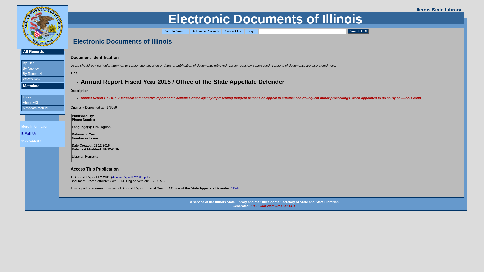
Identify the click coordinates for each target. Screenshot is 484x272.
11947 (235, 188)
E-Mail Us (28, 134)
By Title (28, 63)
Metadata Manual (35, 108)
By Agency (31, 68)
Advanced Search (206, 31)
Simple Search (175, 31)
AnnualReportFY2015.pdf (130, 177)
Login (251, 31)
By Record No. (33, 74)
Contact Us (233, 31)
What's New (31, 79)
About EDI (30, 103)
